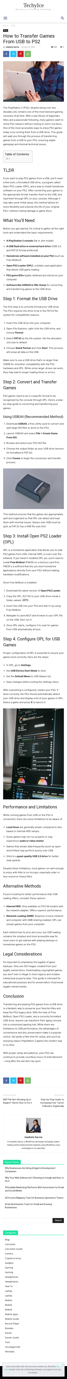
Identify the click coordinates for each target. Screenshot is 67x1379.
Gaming (9, 1267)
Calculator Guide (13, 1248)
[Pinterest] (20, 54)
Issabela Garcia (12, 47)
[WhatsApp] (28, 54)
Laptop (8, 1290)
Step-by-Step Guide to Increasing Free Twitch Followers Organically (52, 1102)
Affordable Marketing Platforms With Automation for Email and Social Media (34, 1189)
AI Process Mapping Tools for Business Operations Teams (34, 1198)
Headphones (11, 1276)
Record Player (12, 1323)
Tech (7, 1342)
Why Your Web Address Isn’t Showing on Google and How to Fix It (34, 1179)
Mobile (8, 1300)
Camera (9, 1253)
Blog (13, 25)
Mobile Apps (11, 1314)
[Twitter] (13, 54)
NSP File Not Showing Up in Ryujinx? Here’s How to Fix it (17, 1101)
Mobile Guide (12, 1318)
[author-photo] (33, 1132)
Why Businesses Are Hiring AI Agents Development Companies (30, 1170)
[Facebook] (6, 54)
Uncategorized (12, 1346)
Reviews (9, 1328)
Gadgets (9, 1262)
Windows (9, 1351)
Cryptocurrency (13, 1258)
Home (5, 25)
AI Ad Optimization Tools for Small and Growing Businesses (28, 1206)
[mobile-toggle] (5, 18)
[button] (62, 18)
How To (9, 1286)
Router (8, 1332)
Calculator (10, 1244)
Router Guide (12, 1337)
